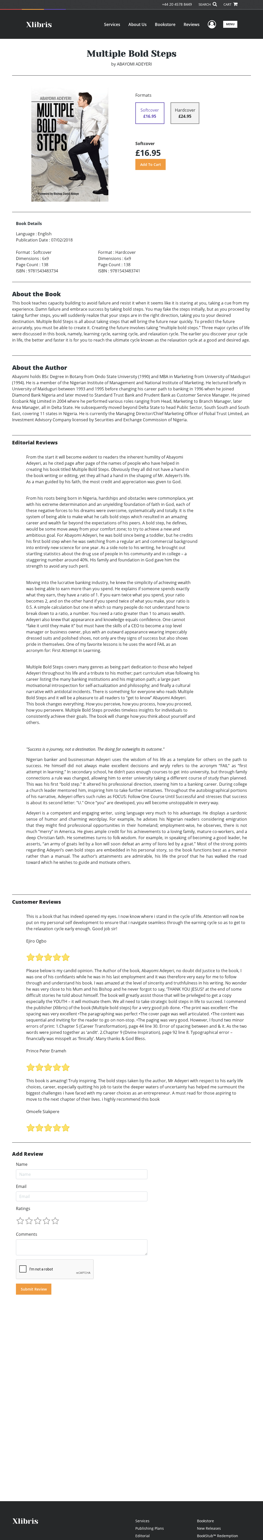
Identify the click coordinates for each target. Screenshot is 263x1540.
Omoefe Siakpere (42, 1111)
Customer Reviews (36, 902)
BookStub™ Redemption (217, 1535)
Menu (230, 24)
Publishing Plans (149, 1528)
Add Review (27, 1154)
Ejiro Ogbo (36, 941)
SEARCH (205, 4)
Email (21, 1186)
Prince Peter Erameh (46, 1051)
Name (21, 1164)
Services (112, 24)
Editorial (142, 1535)
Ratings (23, 1208)
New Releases (209, 1528)
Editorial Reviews (35, 443)
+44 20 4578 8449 (177, 4)
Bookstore (165, 24)
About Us (137, 24)
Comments (26, 1234)
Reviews (192, 24)
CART (227, 4)
